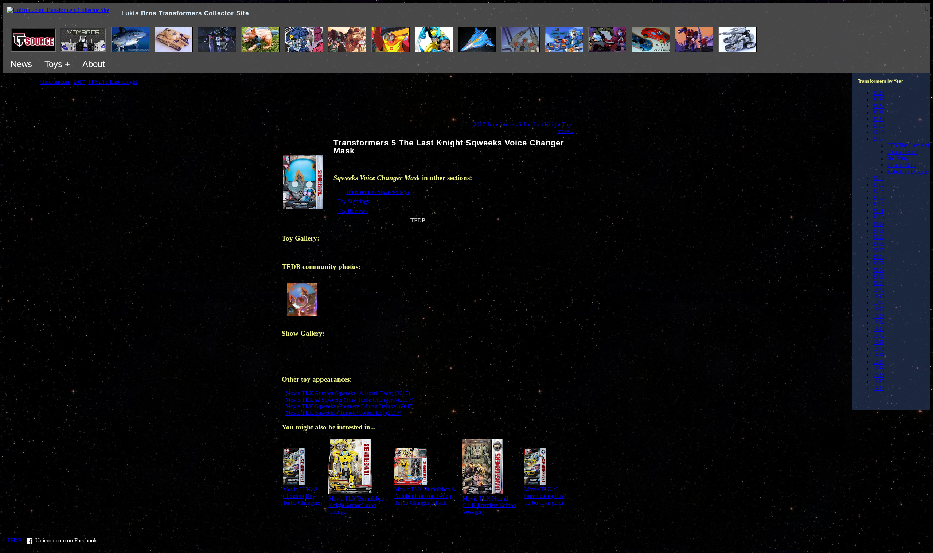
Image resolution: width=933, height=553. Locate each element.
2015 (878, 185)
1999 (878, 290)
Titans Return (902, 152)
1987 (878, 362)
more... (565, 131)
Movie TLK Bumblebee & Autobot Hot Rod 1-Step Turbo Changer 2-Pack (425, 496)
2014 (878, 191)
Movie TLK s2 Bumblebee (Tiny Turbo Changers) (544, 496)
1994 (878, 322)
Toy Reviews (352, 211)
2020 (878, 119)
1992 (878, 335)
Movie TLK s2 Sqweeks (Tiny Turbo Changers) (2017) (349, 400)
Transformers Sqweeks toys (377, 192)
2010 (878, 217)
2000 (878, 283)
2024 (878, 93)
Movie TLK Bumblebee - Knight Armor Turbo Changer (357, 505)
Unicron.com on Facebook (66, 540)
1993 (878, 329)
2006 (878, 244)
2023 (878, 99)
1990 (878, 349)
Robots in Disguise (909, 171)
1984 (878, 388)
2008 (878, 230)
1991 (878, 342)
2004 (878, 257)
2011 (878, 211)
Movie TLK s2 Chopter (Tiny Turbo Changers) (302, 496)
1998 (878, 296)
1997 (878, 303)
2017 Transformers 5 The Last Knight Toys (523, 124)
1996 (878, 309)
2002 (878, 270)
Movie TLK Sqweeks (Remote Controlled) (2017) (343, 413)
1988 (878, 368)
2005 (878, 250)
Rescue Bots (901, 165)
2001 (878, 276)
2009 (878, 224)
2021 (878, 112)
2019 (878, 125)
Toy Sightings (353, 201)
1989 (878, 355)
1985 (878, 381)
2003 (878, 263)
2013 (878, 198)
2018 (878, 132)
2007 (878, 237)
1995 (878, 316)
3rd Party (897, 158)
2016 (878, 178)
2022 (878, 106)
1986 (878, 375)
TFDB (418, 220)
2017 (878, 139)
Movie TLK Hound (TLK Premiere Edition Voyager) (489, 505)
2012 (878, 204)
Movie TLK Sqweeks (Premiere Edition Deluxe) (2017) (349, 406)
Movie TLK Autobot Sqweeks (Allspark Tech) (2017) (347, 393)
